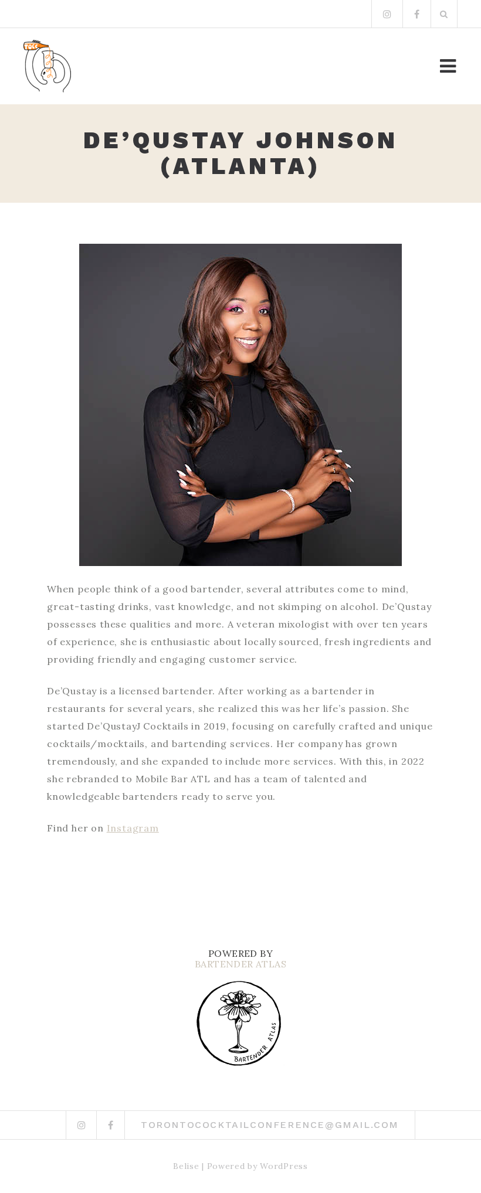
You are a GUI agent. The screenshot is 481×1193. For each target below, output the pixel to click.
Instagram (133, 828)
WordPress (283, 1166)
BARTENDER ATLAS (240, 964)
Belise (186, 1166)
